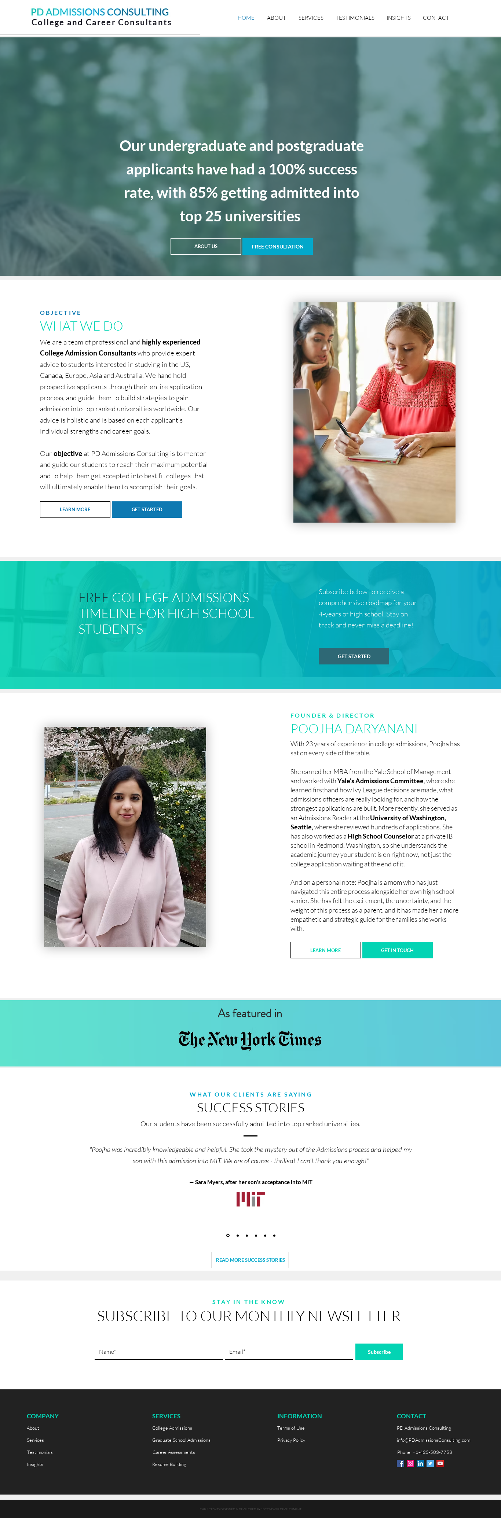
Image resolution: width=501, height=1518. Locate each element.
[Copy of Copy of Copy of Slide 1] (274, 1235)
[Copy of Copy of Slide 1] (256, 1235)
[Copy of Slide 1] (238, 1235)
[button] (277, 246)
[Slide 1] (228, 1235)
